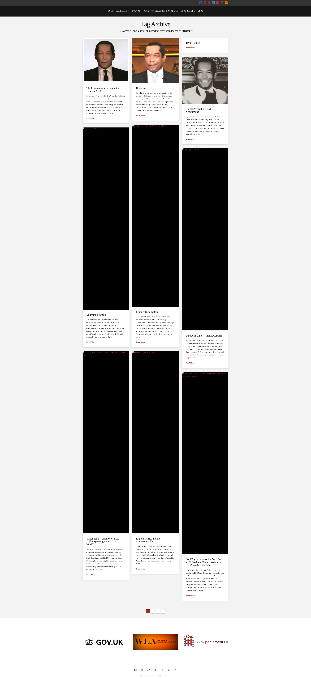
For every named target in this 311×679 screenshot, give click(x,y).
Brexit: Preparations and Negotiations (198, 110)
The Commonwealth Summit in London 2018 (102, 89)
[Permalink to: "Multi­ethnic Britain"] (106, 218)
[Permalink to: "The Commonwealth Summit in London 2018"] (106, 60)
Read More (90, 118)
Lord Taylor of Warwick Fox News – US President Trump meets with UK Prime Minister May (204, 562)
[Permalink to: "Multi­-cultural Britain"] (155, 216)
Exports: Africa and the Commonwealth (148, 540)
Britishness (141, 88)
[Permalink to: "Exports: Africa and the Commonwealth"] (155, 442)
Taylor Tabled (193, 42)
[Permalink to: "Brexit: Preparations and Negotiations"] (205, 80)
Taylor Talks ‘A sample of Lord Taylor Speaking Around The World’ (102, 541)
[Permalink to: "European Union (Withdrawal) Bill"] (205, 239)
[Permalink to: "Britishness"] (155, 60)
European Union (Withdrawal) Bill (204, 335)
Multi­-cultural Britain (147, 311)
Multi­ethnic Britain (96, 314)
